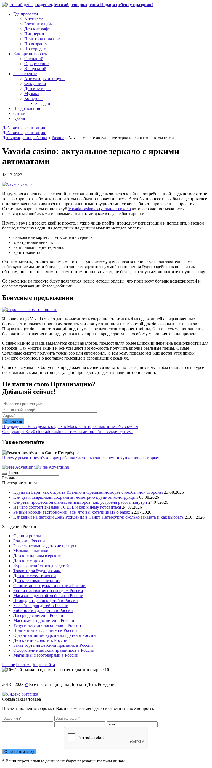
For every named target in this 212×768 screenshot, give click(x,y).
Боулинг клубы (38, 24)
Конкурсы (33, 98)
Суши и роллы (27, 536)
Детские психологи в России (40, 640)
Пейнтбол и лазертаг (43, 38)
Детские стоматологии (34, 575)
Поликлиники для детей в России (45, 630)
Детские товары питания (36, 580)
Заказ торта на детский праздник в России (53, 645)
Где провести (25, 14)
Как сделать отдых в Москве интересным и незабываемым (70, 426)
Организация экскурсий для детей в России (54, 635)
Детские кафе (37, 29)
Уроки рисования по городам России (48, 590)
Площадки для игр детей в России (45, 600)
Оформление (36, 63)
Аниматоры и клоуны (44, 78)
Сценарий (33, 58)
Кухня (19, 118)
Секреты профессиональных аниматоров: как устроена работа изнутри (80, 502)
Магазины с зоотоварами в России (45, 655)
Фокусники (35, 83)
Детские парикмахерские (37, 555)
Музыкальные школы (33, 550)
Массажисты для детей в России (43, 620)
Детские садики (28, 560)
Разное (58, 137)
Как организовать (30, 53)
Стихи (19, 113)
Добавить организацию (24, 127)
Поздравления (26, 108)
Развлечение (25, 73)
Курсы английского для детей (41, 565)
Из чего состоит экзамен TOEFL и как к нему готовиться (67, 507)
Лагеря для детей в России (38, 615)
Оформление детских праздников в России (53, 650)
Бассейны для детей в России (40, 605)
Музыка (31, 93)
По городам (35, 48)
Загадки (42, 103)
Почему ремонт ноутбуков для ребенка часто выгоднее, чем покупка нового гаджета (82, 457)
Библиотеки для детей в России (43, 610)
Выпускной (35, 68)
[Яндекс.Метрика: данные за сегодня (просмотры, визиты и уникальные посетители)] (20, 694)
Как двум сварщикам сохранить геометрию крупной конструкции (75, 497)
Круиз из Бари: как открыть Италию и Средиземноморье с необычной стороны (88, 492)
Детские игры (37, 88)
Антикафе (33, 19)
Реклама (23, 664)
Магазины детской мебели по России (48, 595)
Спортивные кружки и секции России (49, 585)
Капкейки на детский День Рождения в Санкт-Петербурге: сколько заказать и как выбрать (98, 517)
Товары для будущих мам (37, 570)
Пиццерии (34, 33)
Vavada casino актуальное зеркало (99, 208)
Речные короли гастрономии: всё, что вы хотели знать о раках (71, 512)
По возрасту (35, 43)
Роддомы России (29, 541)
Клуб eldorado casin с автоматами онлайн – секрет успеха (67, 431)
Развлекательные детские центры (44, 545)
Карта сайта (44, 664)
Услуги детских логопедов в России (47, 625)
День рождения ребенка (24, 137)
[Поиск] (4, 474)
